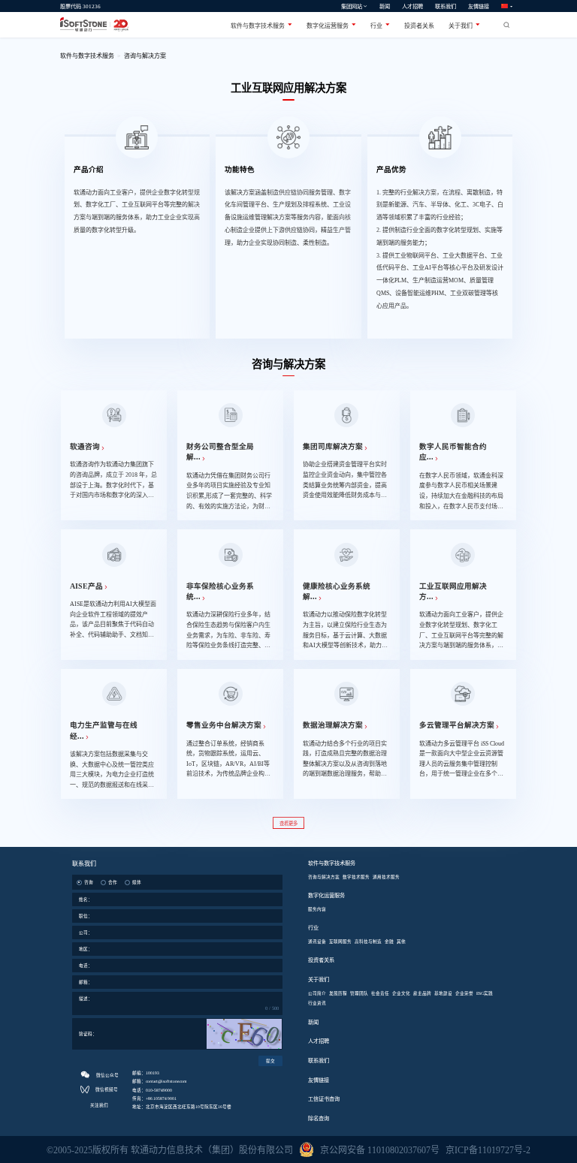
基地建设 (443, 993)
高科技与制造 (368, 941)
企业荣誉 (464, 993)
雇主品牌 (422, 993)
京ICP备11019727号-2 (488, 1150)
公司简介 (317, 993)
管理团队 (359, 993)
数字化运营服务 (329, 26)
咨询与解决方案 (145, 56)
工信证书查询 (324, 1099)
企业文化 (401, 993)
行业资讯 (317, 1003)
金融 (389, 941)
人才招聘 (412, 7)
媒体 (136, 882)
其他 (401, 941)
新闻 (384, 7)
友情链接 (478, 7)
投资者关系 (419, 26)
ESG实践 (484, 993)
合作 (112, 882)
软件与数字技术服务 (259, 26)
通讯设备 (317, 941)
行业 (377, 26)
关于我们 (462, 26)
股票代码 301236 (80, 7)
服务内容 (317, 909)
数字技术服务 (356, 877)
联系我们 (445, 7)
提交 (270, 1061)
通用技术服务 (386, 877)
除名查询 (318, 1119)
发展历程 (338, 993)
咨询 (88, 882)
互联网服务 (340, 941)
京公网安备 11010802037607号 (380, 1150)
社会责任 (380, 993)
